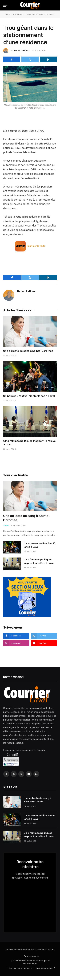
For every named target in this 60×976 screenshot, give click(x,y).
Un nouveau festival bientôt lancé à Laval (29, 396)
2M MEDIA (49, 949)
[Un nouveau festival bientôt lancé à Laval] (30, 376)
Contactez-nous (31, 956)
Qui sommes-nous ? (45, 968)
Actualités (17, 14)
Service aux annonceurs (20, 968)
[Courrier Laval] (30, 5)
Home (7, 14)
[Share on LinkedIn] (48, 59)
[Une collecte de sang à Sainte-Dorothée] (30, 331)
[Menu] (5, 5)
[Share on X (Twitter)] (30, 59)
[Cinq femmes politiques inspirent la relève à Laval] (30, 421)
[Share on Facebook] (11, 59)
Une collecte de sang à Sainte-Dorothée (28, 350)
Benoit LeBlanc (21, 50)
